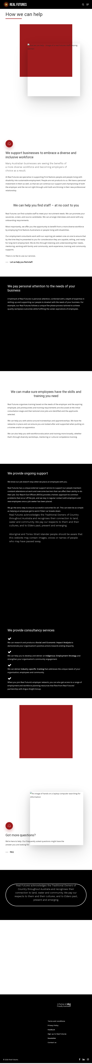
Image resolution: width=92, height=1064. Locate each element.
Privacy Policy (53, 1025)
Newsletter (52, 1038)
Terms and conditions (56, 1021)
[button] (87, 4)
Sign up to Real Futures (57, 1034)
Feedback (51, 1030)
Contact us (52, 1042)
